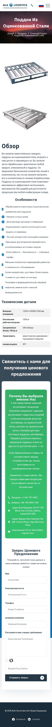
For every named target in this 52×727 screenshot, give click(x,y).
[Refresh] (11, 660)
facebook (20, 719)
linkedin (36, 719)
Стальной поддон (38, 33)
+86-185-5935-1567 (30, 502)
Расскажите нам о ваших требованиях (23, 632)
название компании (14, 618)
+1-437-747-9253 (29, 497)
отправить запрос (18, 677)
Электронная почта (14, 588)
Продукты (22, 33)
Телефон (9, 603)
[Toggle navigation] (48, 6)
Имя (7, 574)
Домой (10, 33)
